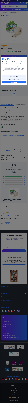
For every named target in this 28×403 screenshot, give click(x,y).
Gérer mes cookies (14, 76)
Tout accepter (14, 82)
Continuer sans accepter (14, 79)
